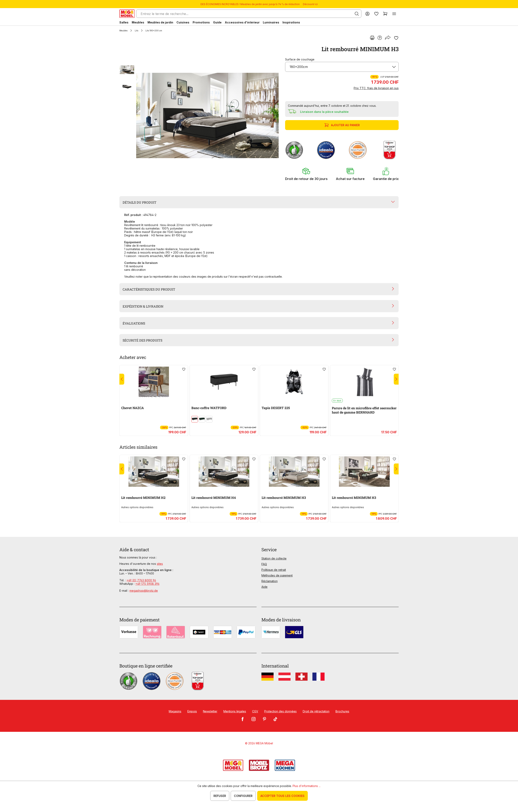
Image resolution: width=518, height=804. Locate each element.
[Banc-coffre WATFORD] (224, 382)
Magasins (175, 711)
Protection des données (280, 711)
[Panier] (385, 14)
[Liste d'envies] (376, 14)
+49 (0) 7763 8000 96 (141, 580)
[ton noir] (194, 419)
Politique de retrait (273, 569)
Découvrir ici (310, 4)
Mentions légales (234, 711)
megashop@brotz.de (144, 590)
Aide (264, 586)
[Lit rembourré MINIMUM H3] (207, 115)
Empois (192, 711)
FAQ (264, 564)
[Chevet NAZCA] (154, 382)
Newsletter (210, 711)
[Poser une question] (380, 38)
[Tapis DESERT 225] (294, 382)
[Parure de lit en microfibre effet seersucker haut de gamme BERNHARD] (364, 382)
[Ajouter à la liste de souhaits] (396, 38)
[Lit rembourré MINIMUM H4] (224, 471)
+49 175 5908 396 (147, 583)
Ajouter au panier (345, 125)
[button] (306, 174)
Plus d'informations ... (307, 786)
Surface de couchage (299, 59)
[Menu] (394, 14)
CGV (255, 711)
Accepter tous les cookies (282, 796)
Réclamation (269, 581)
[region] (199, 115)
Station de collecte (274, 558)
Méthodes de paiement (277, 575)
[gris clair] (209, 419)
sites (160, 563)
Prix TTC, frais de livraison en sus (376, 88)
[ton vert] (202, 419)
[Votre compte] (367, 14)
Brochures (342, 711)
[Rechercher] (356, 13)
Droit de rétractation (316, 711)
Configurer (243, 796)
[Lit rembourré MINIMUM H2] (154, 471)
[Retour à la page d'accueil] (127, 14)
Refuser (219, 796)
